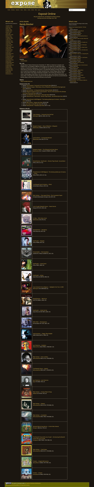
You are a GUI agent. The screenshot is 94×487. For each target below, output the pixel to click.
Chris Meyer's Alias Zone (76, 60)
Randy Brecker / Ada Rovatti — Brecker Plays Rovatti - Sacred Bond (49, 161)
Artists (29, 9)
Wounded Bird (36, 358)
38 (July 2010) (8, 72)
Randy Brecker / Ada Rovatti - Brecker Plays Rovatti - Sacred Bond (42, 96)
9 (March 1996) (8, 36)
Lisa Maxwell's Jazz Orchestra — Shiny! (42, 184)
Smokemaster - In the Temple (77, 75)
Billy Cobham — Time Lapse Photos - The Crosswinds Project (47, 195)
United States (24, 61)
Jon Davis (49, 85)
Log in (39, 9)
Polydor (35, 428)
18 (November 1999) (10, 47)
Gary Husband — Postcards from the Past (43, 114)
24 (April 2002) (8, 54)
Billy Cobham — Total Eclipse (40, 449)
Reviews (13, 9)
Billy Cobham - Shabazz (32, 102)
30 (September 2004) (10, 62)
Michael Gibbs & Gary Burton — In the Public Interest (46, 426)
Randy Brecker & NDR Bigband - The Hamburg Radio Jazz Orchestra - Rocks (45, 99)
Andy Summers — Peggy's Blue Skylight (42, 333)
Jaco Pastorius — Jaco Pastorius (40, 380)
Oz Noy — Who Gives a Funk (40, 218)
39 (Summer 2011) (9, 73)
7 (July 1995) (8, 33)
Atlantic (35, 393)
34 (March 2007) (9, 67)
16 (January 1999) (9, 44)
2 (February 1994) (9, 27)
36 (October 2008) (9, 70)
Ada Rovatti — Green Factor (39, 263)
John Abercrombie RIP (31, 104)
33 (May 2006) (8, 66)
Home (9, 9)
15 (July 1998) (8, 43)
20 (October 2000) (9, 49)
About (32, 9)
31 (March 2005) (9, 63)
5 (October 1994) (9, 30)
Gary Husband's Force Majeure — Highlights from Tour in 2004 (48, 287)
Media (25, 9)
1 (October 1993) (9, 25)
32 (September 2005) (10, 65)
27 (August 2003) (9, 58)
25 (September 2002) (10, 56)
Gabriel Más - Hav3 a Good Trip (78, 62)
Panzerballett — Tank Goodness (41, 252)
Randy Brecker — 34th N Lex (40, 298)
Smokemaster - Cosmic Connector (78, 77)
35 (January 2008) (9, 68)
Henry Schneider (48, 90)
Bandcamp (36, 127)
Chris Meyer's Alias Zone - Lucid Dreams (79, 57)
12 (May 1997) (8, 39)
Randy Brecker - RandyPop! (33, 105)
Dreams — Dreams (37, 473)
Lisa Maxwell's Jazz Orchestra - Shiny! (35, 94)
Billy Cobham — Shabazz (39, 403)
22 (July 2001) (8, 52)
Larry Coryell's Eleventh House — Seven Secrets (44, 206)
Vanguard (35, 440)
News (21, 9)
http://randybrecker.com (26, 81)
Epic (34, 381)
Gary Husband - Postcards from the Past (36, 85)
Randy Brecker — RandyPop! (40, 229)
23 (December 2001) (9, 53)
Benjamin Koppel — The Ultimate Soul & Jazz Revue (45, 149)
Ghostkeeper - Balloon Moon (77, 70)
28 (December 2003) (9, 60)
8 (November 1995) (9, 34)
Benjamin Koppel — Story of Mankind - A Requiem (45, 126)
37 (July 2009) (8, 71)
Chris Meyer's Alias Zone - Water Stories (79, 47)
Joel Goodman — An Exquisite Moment (42, 137)
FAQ (36, 9)
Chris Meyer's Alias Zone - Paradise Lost (79, 42)
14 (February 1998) (9, 42)
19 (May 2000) (8, 48)
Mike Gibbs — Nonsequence (40, 322)
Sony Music (36, 462)
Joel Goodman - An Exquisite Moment (36, 90)
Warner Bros (36, 347)
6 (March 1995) (8, 32)
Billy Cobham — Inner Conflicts (40, 357)
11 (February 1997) (9, 38)
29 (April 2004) (8, 61)
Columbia (35, 474)
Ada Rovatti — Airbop (38, 275)
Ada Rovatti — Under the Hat (40, 310)
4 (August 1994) (9, 29)
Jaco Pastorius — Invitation (39, 345)
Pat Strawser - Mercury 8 (77, 33)
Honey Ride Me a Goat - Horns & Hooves (80, 65)
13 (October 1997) (9, 41)
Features (17, 9)
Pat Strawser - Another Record (78, 30)
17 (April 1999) (8, 46)
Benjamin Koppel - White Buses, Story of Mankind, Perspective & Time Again (45, 87)
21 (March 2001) (9, 51)
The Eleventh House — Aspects (40, 368)
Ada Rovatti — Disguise (38, 241)
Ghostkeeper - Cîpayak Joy (77, 72)
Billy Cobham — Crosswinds (40, 415)
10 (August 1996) (9, 37)
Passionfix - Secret (75, 67)
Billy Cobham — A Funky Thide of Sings (42, 392)
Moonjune (35, 116)
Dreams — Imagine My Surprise (41, 461)
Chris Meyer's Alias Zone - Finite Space (79, 44)
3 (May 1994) (8, 28)
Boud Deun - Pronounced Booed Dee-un (80, 36)
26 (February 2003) (9, 57)
